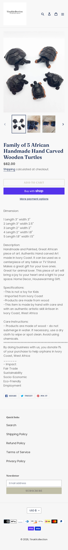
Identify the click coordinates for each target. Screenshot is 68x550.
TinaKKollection (38, 539)
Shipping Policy (16, 434)
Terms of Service (18, 452)
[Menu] (62, 14)
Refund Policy (15, 443)
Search (11, 425)
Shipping (9, 169)
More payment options (34, 199)
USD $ (33, 510)
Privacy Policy (15, 461)
